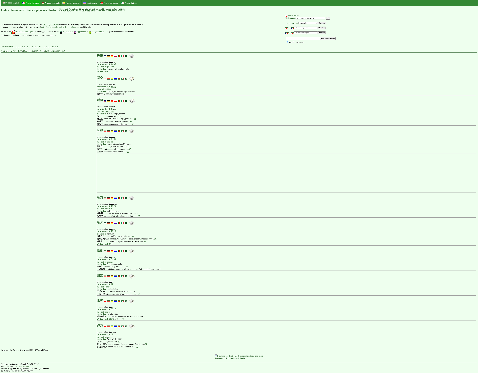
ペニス (112, 71)
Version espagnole (73, 3)
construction (109, 111)
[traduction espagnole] (112, 55)
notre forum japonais (49, 27)
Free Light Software (51, 25)
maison (107, 312)
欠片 (111, 244)
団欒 (53, 51)
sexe (112, 67)
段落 (47, 51)
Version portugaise (110, 3)
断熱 (36, 51)
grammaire (109, 262)
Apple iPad (81, 31)
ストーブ (120, 319)
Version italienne (130, 3)
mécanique (109, 337)
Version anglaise (12, 3)
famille (107, 287)
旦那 (31, 51)
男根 (14, 51)
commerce (109, 142)
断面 (25, 51)
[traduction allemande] (108, 55)
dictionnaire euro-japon (24, 31)
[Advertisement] (162, 30)
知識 (154, 239)
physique (108, 209)
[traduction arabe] (126, 55)
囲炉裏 (112, 319)
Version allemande (52, 3)
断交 (20, 51)
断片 (42, 51)
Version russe (92, 3)
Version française (32, 3)
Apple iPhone (67, 31)
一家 (138, 294)
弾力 (64, 51)
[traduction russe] (115, 55)
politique (108, 89)
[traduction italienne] (122, 55)
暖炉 (58, 51)
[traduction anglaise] (105, 55)
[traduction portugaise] (119, 55)
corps (107, 67)
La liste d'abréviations (67, 27)
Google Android (98, 31)
